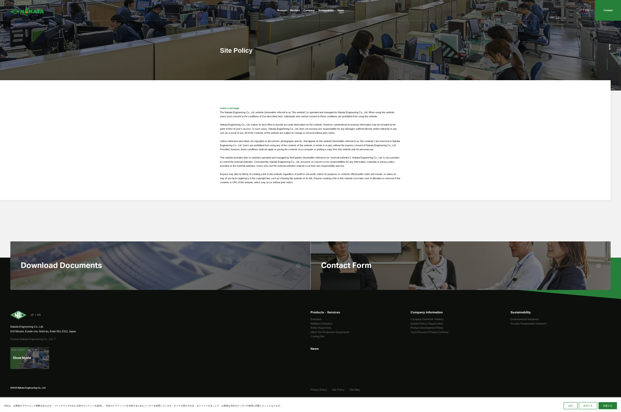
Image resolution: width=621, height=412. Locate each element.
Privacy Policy (318, 389)
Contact (608, 10)
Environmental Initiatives (525, 319)
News (341, 10)
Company (309, 10)
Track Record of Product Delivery (429, 332)
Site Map (354, 389)
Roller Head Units (320, 327)
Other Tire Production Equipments (329, 332)
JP (580, 10)
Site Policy (338, 389)
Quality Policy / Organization (427, 323)
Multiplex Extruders (321, 323)
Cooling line (317, 336)
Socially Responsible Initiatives (528, 323)
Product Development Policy (427, 327)
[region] (310, 404)
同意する (607, 405)
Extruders (315, 319)
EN (587, 10)
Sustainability (326, 10)
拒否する (588, 405)
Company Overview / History (427, 319)
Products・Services (288, 10)
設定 (570, 405)
